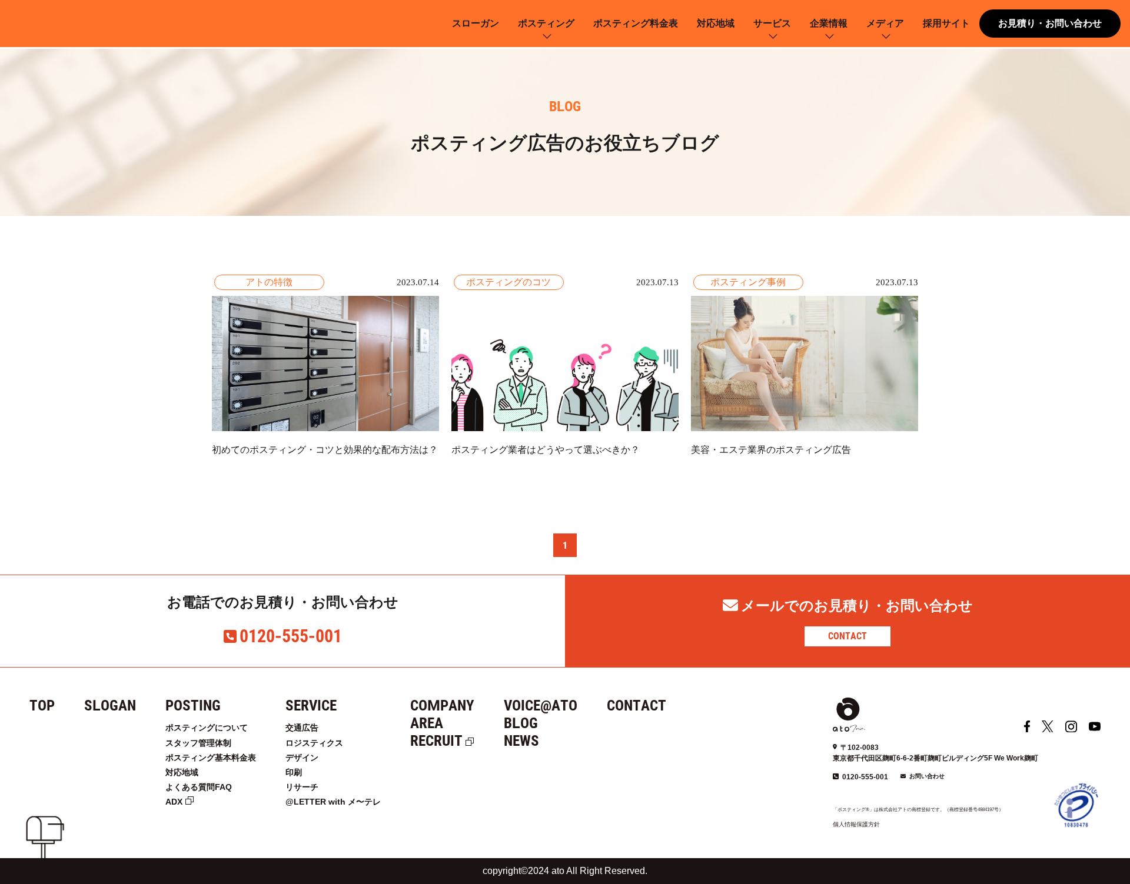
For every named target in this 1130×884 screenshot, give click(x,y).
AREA (426, 723)
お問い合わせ (927, 776)
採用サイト (946, 23)
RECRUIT (436, 740)
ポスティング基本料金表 (210, 757)
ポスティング (546, 23)
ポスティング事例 (748, 282)
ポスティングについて (206, 727)
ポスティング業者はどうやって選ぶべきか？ (545, 450)
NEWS (521, 740)
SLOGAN (110, 705)
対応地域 (715, 23)
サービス (772, 23)
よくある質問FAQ (198, 787)
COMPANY (442, 705)
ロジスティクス (314, 743)
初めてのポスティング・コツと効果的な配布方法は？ (325, 450)
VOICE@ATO (540, 705)
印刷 (293, 772)
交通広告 (301, 727)
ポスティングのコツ (508, 282)
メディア (885, 23)
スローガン (475, 23)
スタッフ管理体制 (198, 743)
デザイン (301, 757)
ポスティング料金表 (635, 23)
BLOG (521, 723)
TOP (42, 705)
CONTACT (847, 636)
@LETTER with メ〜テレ (333, 801)
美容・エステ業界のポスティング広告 (771, 450)
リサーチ (301, 787)
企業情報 (829, 23)
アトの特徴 (269, 282)
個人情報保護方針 (856, 824)
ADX (173, 801)
